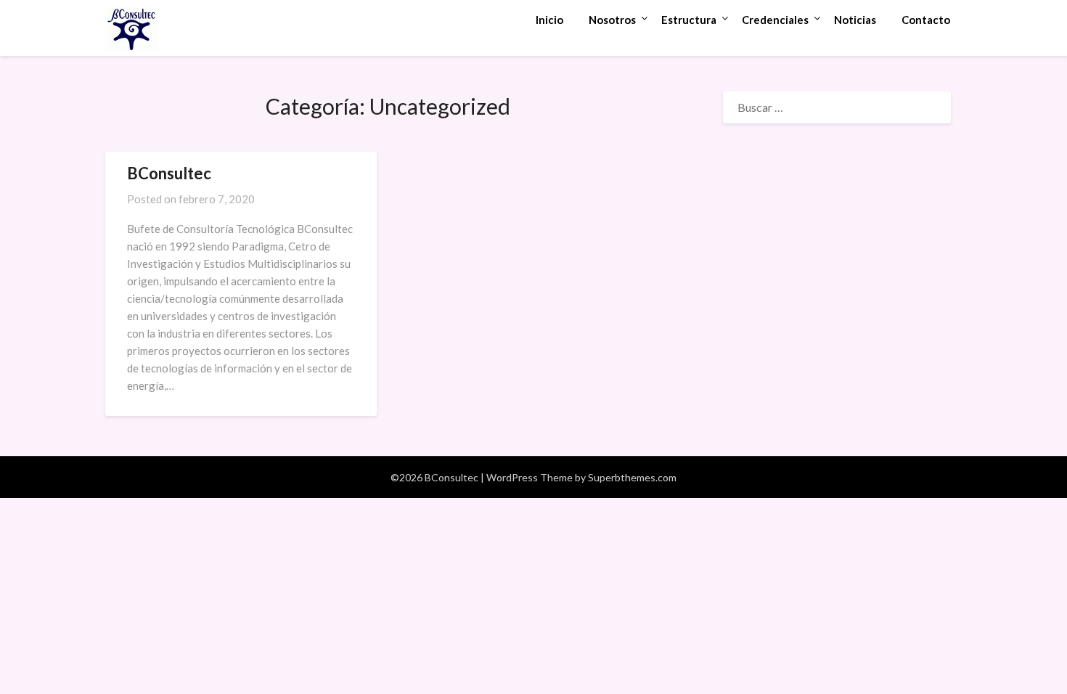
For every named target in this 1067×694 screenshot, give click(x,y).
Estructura (688, 19)
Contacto (926, 19)
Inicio (549, 19)
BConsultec (169, 173)
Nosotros (612, 19)
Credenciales (775, 19)
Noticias (855, 19)
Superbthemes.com (632, 477)
